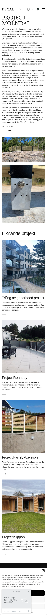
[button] (43, 571)
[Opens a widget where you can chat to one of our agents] (16, 601)
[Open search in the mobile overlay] (20, 9)
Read (4, 315)
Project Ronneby (14, 378)
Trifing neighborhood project (23, 298)
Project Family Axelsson (20, 457)
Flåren (9, 130)
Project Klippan (13, 537)
